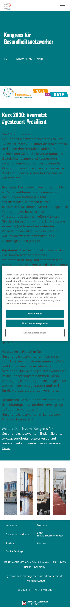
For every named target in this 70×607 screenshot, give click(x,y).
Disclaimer (42, 526)
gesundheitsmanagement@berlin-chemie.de (35, 576)
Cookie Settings (14, 551)
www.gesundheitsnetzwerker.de (25, 438)
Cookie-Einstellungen (35, 333)
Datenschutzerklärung (18, 535)
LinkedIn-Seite (25, 443)
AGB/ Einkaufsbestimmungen (50, 535)
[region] (35, 303)
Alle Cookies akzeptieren (35, 323)
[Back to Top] (64, 601)
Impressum (12, 526)
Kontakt (41, 544)
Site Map (10, 544)
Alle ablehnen (35, 313)
